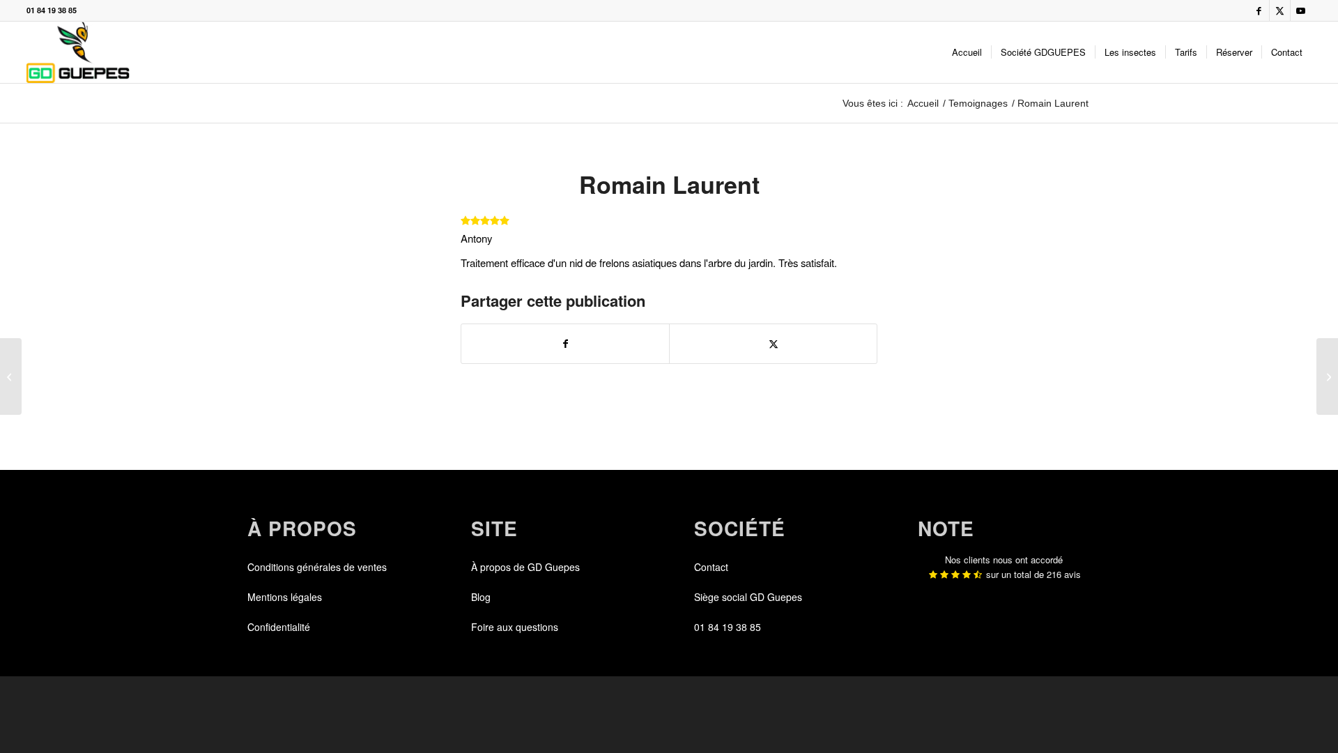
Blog (481, 597)
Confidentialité (278, 627)
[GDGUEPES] (77, 52)
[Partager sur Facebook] (565, 343)
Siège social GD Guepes (748, 597)
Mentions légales (284, 597)
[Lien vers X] (1280, 10)
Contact (711, 567)
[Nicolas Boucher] (11, 376)
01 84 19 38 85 (51, 10)
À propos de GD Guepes (525, 567)
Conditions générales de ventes (317, 567)
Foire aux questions (514, 627)
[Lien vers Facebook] (1259, 10)
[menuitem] (967, 52)
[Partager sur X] (773, 343)
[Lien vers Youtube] (1301, 10)
